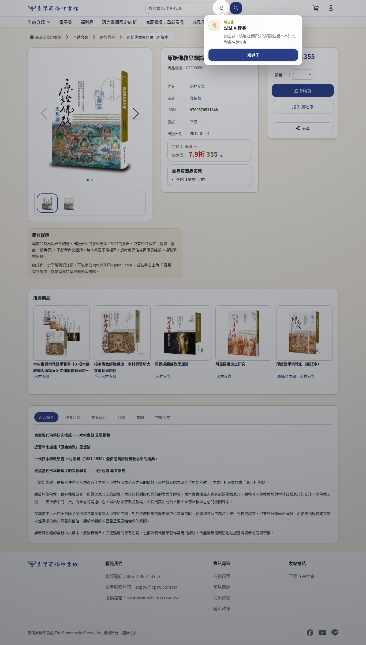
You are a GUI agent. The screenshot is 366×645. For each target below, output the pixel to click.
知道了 (253, 55)
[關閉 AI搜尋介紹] (183, 322)
